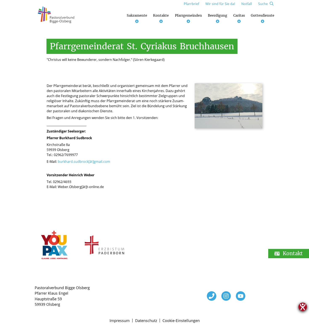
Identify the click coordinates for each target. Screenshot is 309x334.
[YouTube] (240, 296)
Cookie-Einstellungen (181, 320)
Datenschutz (146, 320)
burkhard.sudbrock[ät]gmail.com (84, 161)
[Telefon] (211, 296)
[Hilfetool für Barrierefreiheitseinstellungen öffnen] (302, 307)
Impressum (120, 320)
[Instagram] (226, 296)
